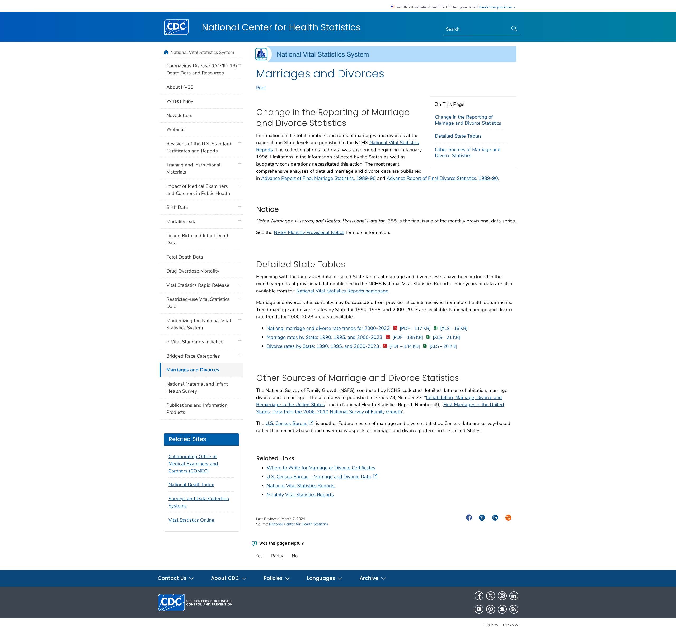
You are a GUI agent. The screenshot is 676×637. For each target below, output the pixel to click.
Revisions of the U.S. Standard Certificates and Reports (198, 147)
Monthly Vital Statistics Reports (300, 494)
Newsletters (179, 115)
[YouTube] (479, 609)
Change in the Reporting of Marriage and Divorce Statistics (468, 120)
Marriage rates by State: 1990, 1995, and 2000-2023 (345, 337)
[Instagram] (502, 595)
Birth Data (177, 207)
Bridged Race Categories (193, 356)
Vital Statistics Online (191, 520)
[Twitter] (490, 595)
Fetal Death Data (184, 257)
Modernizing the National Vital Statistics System (198, 324)
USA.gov (510, 625)
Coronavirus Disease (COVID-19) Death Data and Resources (201, 69)
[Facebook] (479, 595)
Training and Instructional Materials (193, 168)
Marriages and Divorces (192, 370)
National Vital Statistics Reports (301, 486)
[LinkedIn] (513, 595)
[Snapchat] (502, 609)
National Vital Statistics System (202, 52)
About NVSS (179, 87)
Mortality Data (181, 221)
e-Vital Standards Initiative (194, 342)
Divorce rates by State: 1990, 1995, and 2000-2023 (343, 346)
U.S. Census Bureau (287, 423)
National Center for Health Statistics (281, 27)
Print (261, 88)
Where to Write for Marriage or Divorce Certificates (321, 468)
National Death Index (191, 484)
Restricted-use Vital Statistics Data (197, 303)
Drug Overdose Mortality (192, 271)
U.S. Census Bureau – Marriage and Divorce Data (319, 477)
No (295, 556)
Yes (259, 556)
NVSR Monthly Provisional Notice (309, 232)
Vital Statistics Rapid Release (197, 285)
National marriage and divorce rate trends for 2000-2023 (348, 328)
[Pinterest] (490, 609)
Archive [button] (370, 578)
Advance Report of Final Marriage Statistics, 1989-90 (318, 178)
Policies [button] (274, 578)
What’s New (179, 101)
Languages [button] (321, 578)
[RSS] (513, 609)
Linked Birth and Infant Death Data (197, 239)
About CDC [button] (226, 578)
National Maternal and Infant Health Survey (197, 387)
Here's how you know (496, 7)
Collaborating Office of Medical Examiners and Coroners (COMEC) (193, 463)
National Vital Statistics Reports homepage (342, 291)
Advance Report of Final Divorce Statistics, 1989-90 (442, 178)
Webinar (175, 129)
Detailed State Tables (458, 136)
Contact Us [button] (173, 578)
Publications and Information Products (196, 408)
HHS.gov (491, 625)
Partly (277, 556)
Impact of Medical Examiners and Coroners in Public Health (198, 189)
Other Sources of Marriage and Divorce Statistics (468, 152)
